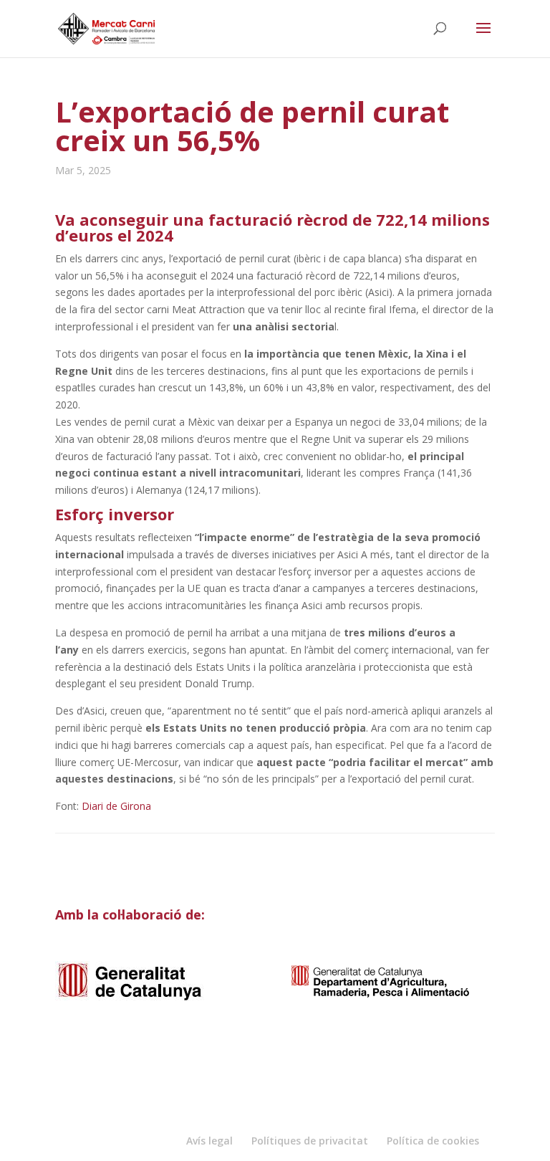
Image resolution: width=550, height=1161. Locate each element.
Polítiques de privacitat (309, 1140)
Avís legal (209, 1140)
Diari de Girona (116, 806)
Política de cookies (433, 1140)
